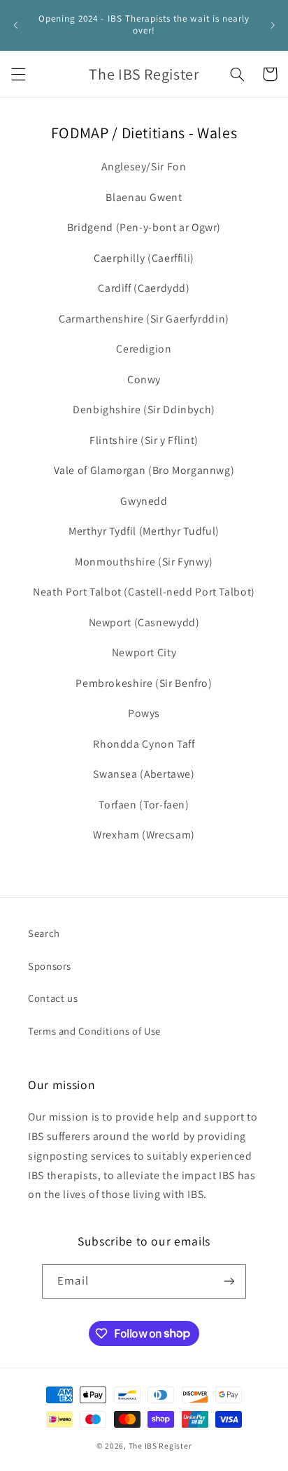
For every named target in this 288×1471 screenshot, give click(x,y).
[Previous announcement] (15, 25)
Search (44, 933)
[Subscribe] (229, 1281)
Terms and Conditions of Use (94, 1030)
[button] (18, 74)
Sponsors (49, 966)
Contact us (53, 998)
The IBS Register (160, 1445)
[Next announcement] (272, 25)
